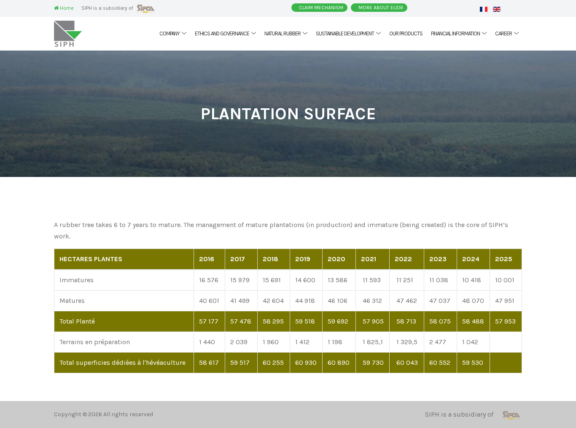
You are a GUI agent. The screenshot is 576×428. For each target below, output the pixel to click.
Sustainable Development (345, 33)
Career (503, 33)
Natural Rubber (282, 33)
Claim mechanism (321, 8)
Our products (406, 33)
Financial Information (455, 33)
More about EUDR (380, 8)
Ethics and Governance (222, 33)
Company (169, 33)
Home (66, 8)
